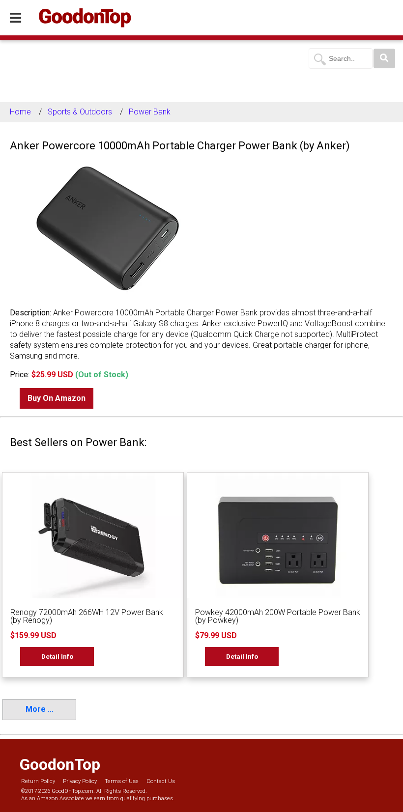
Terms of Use (122, 781)
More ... (40, 709)
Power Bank (150, 111)
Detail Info (57, 656)
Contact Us (160, 781)
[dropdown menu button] (15, 18)
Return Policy (38, 781)
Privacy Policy (80, 781)
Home (20, 111)
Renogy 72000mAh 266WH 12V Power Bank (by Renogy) (86, 616)
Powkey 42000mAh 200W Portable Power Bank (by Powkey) (277, 616)
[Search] (384, 58)
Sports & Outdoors (80, 111)
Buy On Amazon (57, 398)
